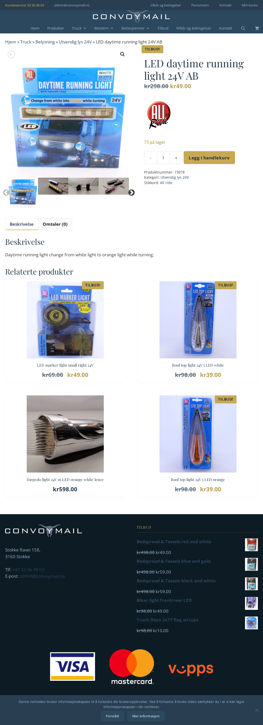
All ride (166, 182)
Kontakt (225, 5)
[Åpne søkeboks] (240, 28)
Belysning (45, 42)
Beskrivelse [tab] (22, 224)
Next (130, 191)
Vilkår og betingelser (165, 5)
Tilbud (162, 28)
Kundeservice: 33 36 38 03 (24, 5)
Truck (76, 28)
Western (101, 28)
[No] (256, 710)
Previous (4, 191)
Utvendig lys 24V (75, 42)
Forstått (112, 716)
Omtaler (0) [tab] (55, 224)
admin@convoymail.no (72, 5)
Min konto (250, 5)
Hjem (35, 28)
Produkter (55, 28)
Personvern (200, 5)
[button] (122, 54)
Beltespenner (133, 28)
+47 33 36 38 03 (28, 570)
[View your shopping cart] (253, 28)
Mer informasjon (146, 716)
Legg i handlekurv (209, 158)
